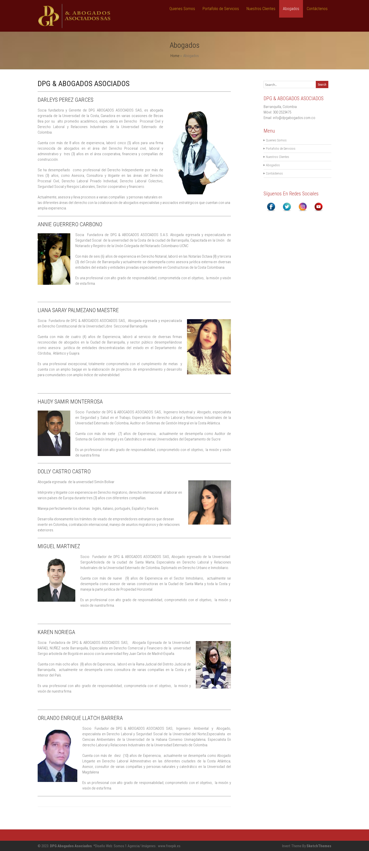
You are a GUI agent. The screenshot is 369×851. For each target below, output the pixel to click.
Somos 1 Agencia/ (128, 846)
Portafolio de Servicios (221, 8)
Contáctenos (317, 8)
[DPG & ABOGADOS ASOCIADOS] (75, 27)
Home (174, 55)
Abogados (291, 8)
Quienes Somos (182, 8)
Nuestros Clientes (261, 8)
